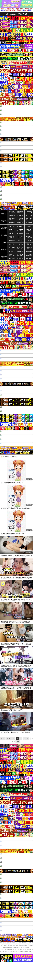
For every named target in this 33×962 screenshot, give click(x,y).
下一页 (26, 738)
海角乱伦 (20, 251)
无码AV (3, 242)
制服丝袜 (20, 222)
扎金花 (20, 237)
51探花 (28, 240)
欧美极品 (20, 215)
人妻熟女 (12, 222)
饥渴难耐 (20, 226)
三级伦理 (12, 219)
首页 (2, 738)
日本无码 (29, 212)
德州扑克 (29, 233)
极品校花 (12, 258)
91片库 (11, 244)
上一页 (8, 738)
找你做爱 (29, 226)
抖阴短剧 (20, 258)
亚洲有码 (12, 215)
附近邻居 (12, 226)
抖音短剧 (12, 240)
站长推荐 (4, 228)
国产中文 (12, 255)
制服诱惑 (29, 251)
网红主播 (20, 212)
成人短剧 (29, 255)
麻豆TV (20, 240)
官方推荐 (4, 235)
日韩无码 (29, 258)
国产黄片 (12, 248)
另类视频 (29, 222)
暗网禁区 (12, 251)
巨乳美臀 (29, 219)
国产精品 (12, 212)
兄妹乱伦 (20, 255)
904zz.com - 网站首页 (16, 14)
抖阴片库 (4, 249)
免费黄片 (29, 248)
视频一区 (4, 213)
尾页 (18, 741)
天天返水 (29, 237)
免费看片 (4, 257)
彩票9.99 (12, 237)
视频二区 (4, 221)
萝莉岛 (29, 244)
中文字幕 (20, 219)
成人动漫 (29, 215)
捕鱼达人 (12, 233)
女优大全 (20, 244)
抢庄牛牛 (20, 233)
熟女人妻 (20, 248)
